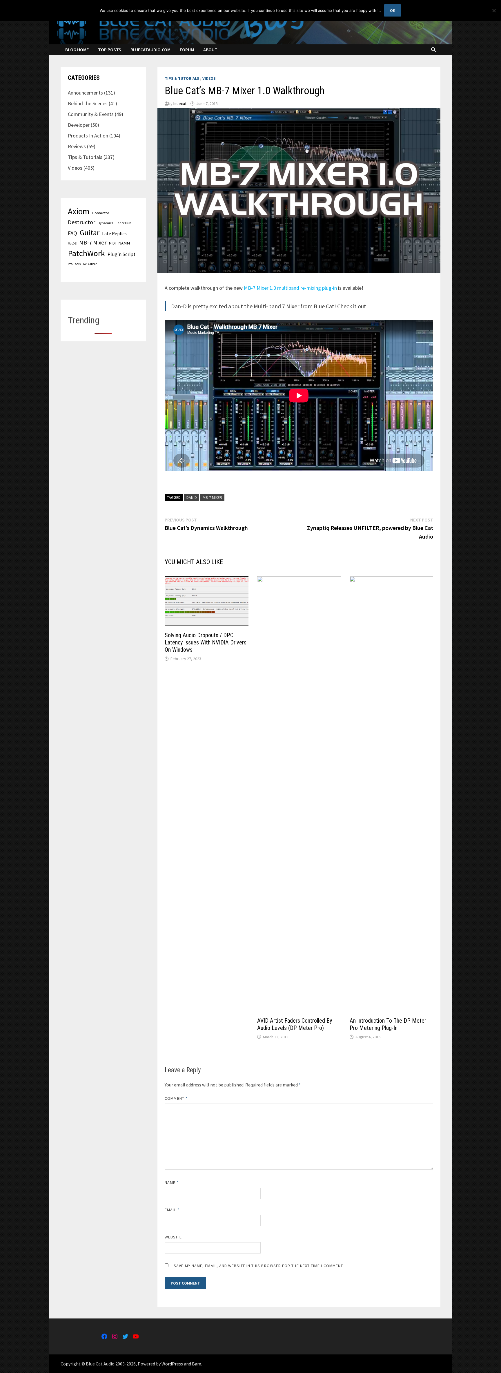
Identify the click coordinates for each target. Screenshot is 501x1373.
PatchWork (86, 253)
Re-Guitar (90, 264)
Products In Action (88, 135)
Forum (187, 49)
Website (173, 1237)
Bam (196, 1364)
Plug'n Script (121, 254)
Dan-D (191, 497)
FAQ (72, 233)
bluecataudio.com (150, 49)
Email (172, 1209)
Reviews (77, 146)
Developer (79, 125)
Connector (100, 213)
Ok (392, 10)
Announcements (85, 92)
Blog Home (77, 49)
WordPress (172, 1364)
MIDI (112, 243)
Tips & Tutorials (182, 78)
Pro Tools (74, 264)
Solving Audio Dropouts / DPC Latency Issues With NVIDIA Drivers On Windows (205, 642)
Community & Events (91, 114)
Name (172, 1182)
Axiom (79, 211)
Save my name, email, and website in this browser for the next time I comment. (259, 1265)
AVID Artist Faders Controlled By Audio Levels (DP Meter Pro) (294, 1024)
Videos (209, 78)
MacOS (72, 243)
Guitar (89, 232)
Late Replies (114, 233)
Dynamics (105, 223)
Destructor (81, 222)
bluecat (179, 103)
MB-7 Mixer (212, 497)
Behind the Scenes (88, 103)
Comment (176, 1098)
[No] (494, 10)
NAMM (124, 243)
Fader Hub (123, 223)
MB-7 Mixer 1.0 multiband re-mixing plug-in (290, 288)
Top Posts (109, 49)
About (210, 49)
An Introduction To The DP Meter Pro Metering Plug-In (388, 1024)
